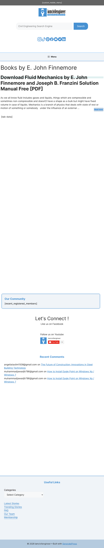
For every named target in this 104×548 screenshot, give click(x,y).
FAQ (6, 510)
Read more (98, 109)
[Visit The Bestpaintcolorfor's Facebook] (52, 40)
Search (81, 26)
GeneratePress (69, 543)
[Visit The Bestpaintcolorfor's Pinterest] (48, 40)
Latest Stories (11, 503)
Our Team (9, 514)
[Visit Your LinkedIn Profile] (64, 41)
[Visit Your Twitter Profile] (60, 40)
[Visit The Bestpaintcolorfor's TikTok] (44, 40)
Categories (10, 490)
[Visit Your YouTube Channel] (56, 40)
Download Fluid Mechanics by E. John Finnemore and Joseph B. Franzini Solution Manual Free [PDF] (50, 83)
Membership (11, 517)
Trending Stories (13, 507)
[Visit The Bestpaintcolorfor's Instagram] (40, 40)
